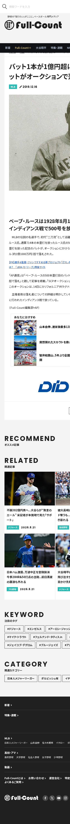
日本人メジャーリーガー (21, 678)
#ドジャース (14, 629)
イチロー (60, 742)
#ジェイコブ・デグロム (19, 645)
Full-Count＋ (23, 48)
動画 (7, 767)
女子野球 (46, 757)
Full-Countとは (13, 778)
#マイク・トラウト (17, 637)
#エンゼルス (34, 629)
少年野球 (58, 757)
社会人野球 (33, 757)
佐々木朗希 (47, 742)
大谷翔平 (41, 48)
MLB (13, 86)
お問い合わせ (36, 778)
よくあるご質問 (12, 782)
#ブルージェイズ (48, 645)
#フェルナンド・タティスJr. (48, 637)
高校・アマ (10, 753)
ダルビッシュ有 (49, 678)
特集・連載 (57, 48)
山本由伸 (34, 742)
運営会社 (54, 778)
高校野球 (8, 757)
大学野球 (20, 757)
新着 (7, 48)
